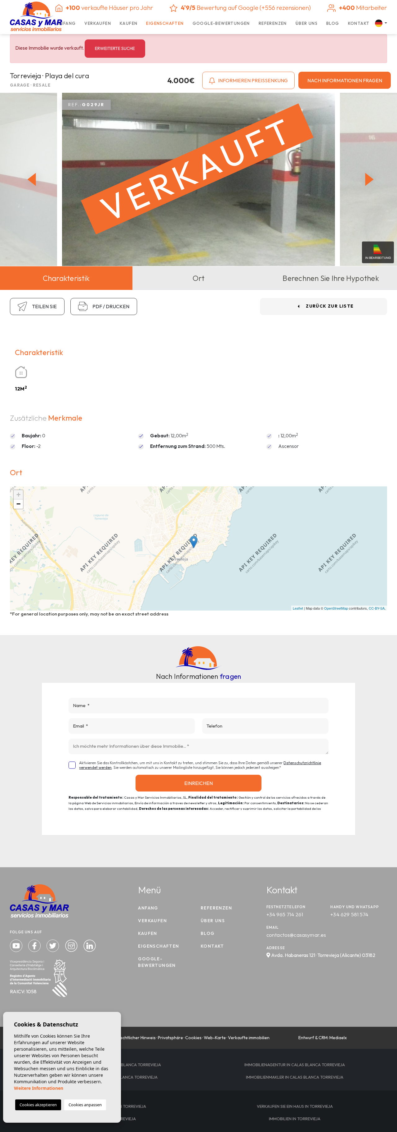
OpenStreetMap (336, 608)
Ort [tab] (198, 278)
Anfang (66, 23)
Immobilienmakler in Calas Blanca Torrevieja (294, 1077)
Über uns (307, 23)
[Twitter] (53, 945)
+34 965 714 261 (284, 914)
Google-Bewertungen (221, 23)
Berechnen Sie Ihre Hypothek (331, 278)
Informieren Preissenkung (252, 80)
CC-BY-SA (377, 608)
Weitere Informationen (38, 1088)
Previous (30, 179)
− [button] (18, 504)
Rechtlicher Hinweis (137, 1037)
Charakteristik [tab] (66, 278)
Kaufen (128, 23)
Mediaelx (338, 1037)
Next (371, 179)
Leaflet (298, 608)
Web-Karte (215, 1037)
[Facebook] (35, 945)
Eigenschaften (165, 23)
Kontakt (359, 23)
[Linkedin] (89, 945)
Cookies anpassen (85, 1104)
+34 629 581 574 (349, 914)
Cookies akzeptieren (38, 1104)
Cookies (193, 1037)
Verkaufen (97, 23)
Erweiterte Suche (115, 48)
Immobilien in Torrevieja (294, 1118)
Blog (332, 23)
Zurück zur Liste (330, 306)
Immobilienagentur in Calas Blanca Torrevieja (294, 1064)
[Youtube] (17, 945)
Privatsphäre (170, 1037)
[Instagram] (72, 945)
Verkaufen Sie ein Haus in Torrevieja (295, 1106)
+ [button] (18, 494)
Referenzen (273, 23)
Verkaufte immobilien (249, 1037)
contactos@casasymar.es (296, 934)
